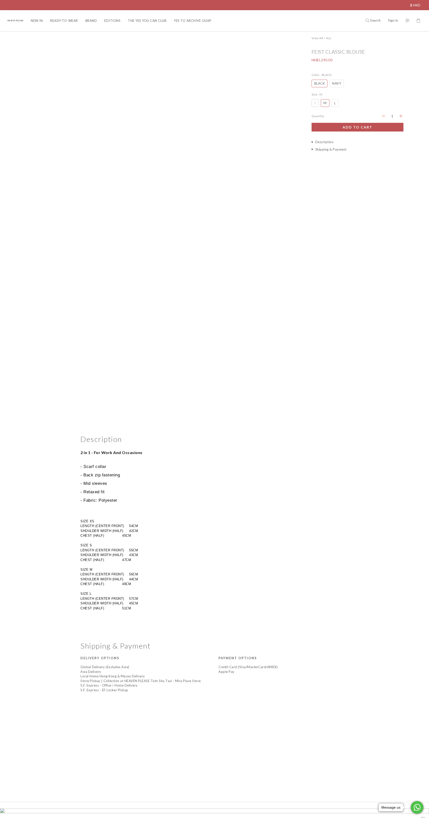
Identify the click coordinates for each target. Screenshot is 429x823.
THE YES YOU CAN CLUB (147, 21)
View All (317, 38)
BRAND (91, 21)
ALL (329, 38)
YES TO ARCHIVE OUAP (193, 21)
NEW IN (37, 21)
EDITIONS (112, 21)
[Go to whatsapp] (417, 807)
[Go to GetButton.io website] (417, 817)
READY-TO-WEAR (64, 21)
